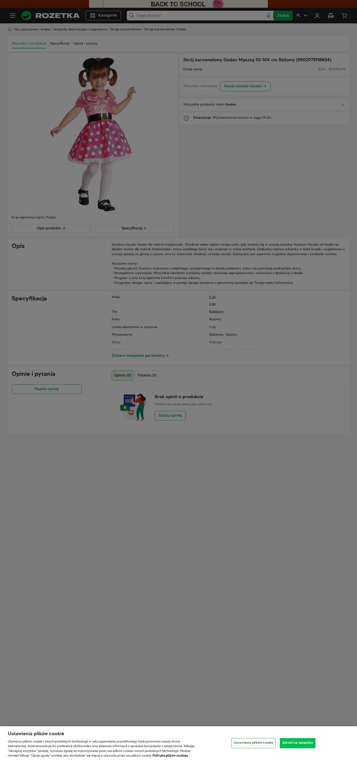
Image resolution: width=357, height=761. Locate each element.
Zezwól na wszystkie (297, 743)
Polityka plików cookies (170, 755)
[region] (178, 743)
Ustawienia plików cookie (253, 743)
